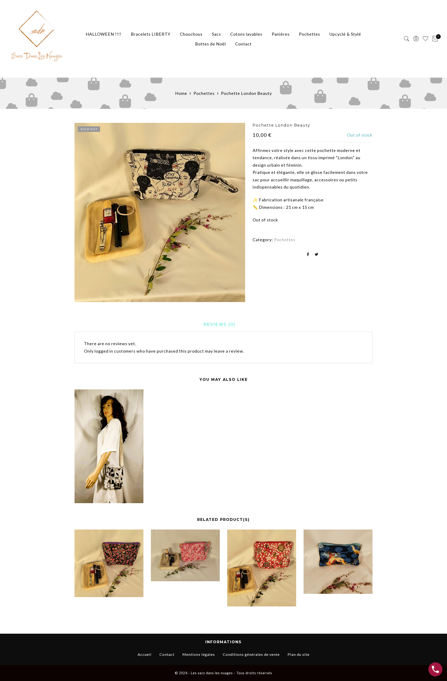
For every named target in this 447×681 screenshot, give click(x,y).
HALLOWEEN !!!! (104, 34)
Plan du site (298, 654)
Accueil (145, 654)
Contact (243, 43)
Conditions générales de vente (251, 654)
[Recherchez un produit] (406, 39)
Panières (281, 34)
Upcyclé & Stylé (345, 34)
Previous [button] (74, 572)
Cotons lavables (246, 34)
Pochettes (309, 34)
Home (181, 93)
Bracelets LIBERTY (150, 34)
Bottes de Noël (210, 43)
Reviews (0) (219, 324)
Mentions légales (198, 654)
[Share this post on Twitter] (316, 254)
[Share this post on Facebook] (308, 254)
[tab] (219, 324)
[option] (159, 212)
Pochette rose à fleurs (185, 559)
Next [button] (370, 572)
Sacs (216, 34)
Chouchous (191, 34)
